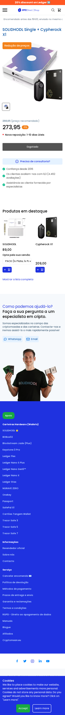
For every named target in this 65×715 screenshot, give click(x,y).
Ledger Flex (9, 456)
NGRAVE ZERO (10, 488)
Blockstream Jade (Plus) (17, 443)
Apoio (8, 415)
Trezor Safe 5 (10, 526)
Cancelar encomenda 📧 (17, 575)
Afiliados (8, 633)
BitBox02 (8, 437)
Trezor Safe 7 (10, 533)
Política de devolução (15, 582)
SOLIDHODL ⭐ (10, 430)
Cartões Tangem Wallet (17, 514)
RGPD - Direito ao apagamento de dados (27, 614)
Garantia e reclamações (17, 601)
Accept (23, 708)
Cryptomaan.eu (12, 640)
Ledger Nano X (11, 475)
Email (34, 339)
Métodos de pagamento (17, 588)
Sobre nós (8, 554)
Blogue (7, 627)
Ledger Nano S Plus (14, 462)
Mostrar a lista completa (18, 279)
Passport (8, 501)
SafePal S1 (8, 507)
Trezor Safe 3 (10, 520)
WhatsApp (14, 339)
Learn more (42, 708)
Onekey (7, 494)
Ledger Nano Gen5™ (14, 469)
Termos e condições (14, 608)
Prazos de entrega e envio (18, 595)
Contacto (8, 561)
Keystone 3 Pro (11, 449)
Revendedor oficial (14, 548)
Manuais (7, 621)
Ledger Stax (9, 481)
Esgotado (32, 147)
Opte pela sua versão (16, 255)
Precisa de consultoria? (35, 161)
